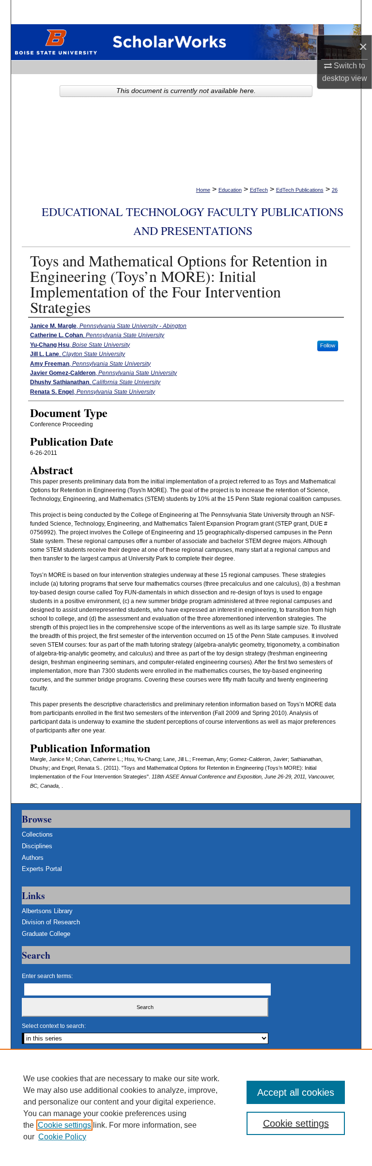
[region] (186, 1107)
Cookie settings (64, 1125)
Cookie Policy (62, 1137)
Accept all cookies (295, 1092)
